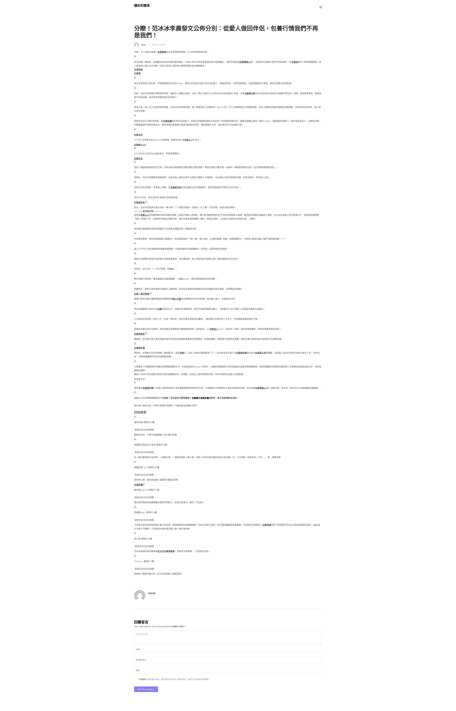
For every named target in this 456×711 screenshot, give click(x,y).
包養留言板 (175, 187)
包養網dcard (140, 145)
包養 (160, 309)
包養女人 (214, 329)
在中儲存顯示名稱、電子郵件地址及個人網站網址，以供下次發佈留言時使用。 (174, 679)
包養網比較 (250, 93)
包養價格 (162, 52)
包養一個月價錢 (141, 294)
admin (143, 45)
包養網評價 (139, 348)
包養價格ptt (245, 62)
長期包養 (204, 398)
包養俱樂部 (139, 334)
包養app (188, 140)
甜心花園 (177, 299)
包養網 (137, 73)
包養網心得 (260, 353)
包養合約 (138, 135)
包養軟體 (167, 121)
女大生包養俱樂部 (166, 551)
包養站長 (138, 158)
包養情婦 (138, 69)
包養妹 (294, 62)
